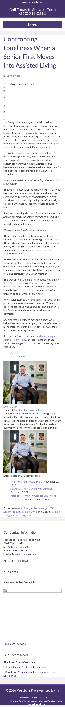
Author (14, 352)
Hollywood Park (44, 701)
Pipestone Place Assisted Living (29, 410)
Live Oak (31, 703)
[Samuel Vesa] (25, 403)
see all (39, 475)
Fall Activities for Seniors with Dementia (32, 488)
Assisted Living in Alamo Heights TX (33, 508)
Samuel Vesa (10, 406)
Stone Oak (57, 701)
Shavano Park (16, 701)
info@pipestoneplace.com (24, 553)
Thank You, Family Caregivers (26, 481)
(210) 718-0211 (32, 13)
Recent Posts (17, 356)
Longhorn (40, 703)
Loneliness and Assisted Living (20, 511)
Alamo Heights (30, 701)
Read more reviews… (14, 643)
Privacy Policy (10, 571)
